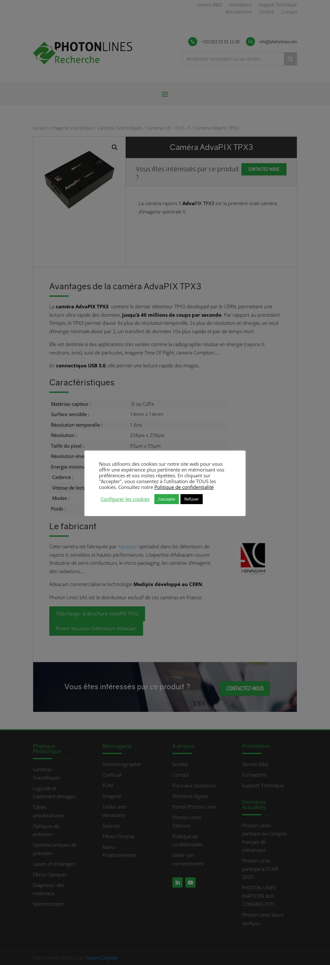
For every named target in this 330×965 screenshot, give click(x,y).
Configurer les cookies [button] (125, 499)
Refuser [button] (191, 499)
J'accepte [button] (166, 499)
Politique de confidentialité (184, 487)
